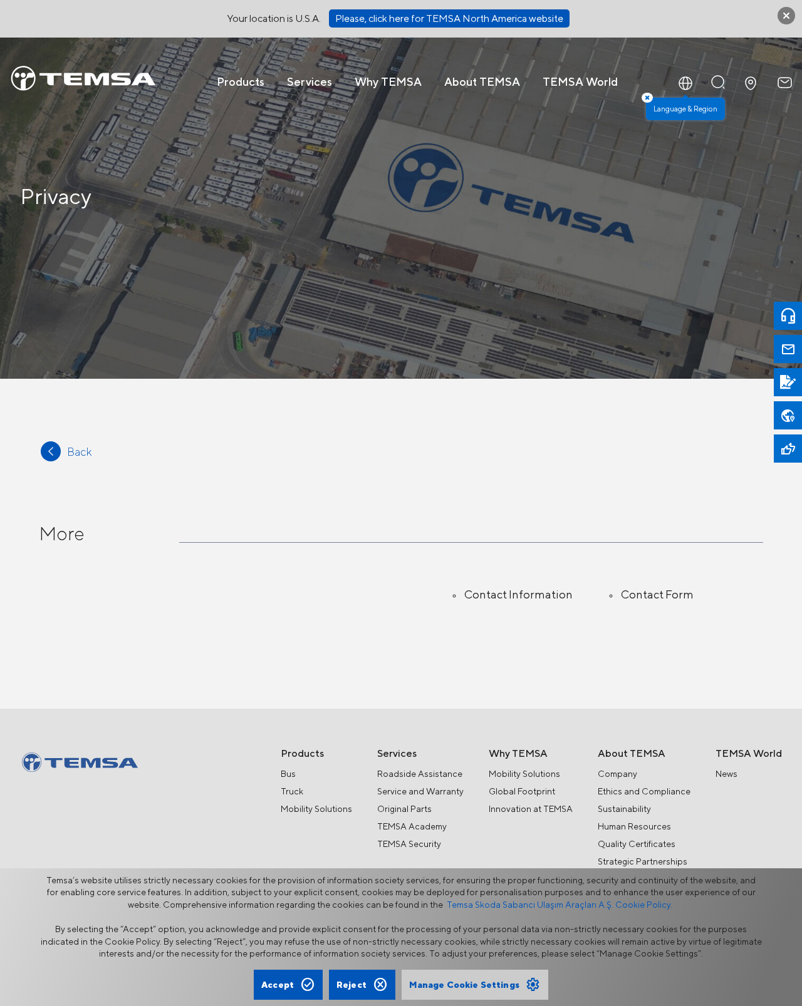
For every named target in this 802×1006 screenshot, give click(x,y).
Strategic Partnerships (642, 861)
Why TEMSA (388, 81)
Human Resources (634, 826)
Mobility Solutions (316, 809)
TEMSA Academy (412, 826)
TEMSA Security (409, 844)
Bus (288, 774)
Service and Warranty (420, 791)
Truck (292, 791)
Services (309, 81)
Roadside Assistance (419, 774)
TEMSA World (580, 81)
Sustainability (624, 809)
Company (617, 774)
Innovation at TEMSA (531, 809)
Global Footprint (522, 791)
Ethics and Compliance (644, 791)
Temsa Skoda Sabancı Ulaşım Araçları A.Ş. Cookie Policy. (559, 905)
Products (240, 81)
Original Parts (404, 809)
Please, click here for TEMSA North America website (449, 18)
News (726, 774)
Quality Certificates (636, 844)
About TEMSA (482, 81)
